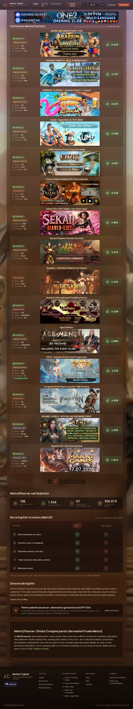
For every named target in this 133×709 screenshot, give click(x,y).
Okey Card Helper (72, 683)
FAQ (87, 681)
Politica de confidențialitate (115, 682)
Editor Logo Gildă (71, 696)
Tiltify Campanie (93, 576)
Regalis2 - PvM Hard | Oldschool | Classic (66, 268)
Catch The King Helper (71, 678)
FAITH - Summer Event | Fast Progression (66, 357)
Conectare (112, 5)
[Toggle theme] (102, 5)
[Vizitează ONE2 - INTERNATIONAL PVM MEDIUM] (66, 17)
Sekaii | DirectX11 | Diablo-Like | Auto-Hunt (66, 208)
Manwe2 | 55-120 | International (66, 446)
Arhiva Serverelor (46, 684)
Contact (89, 684)
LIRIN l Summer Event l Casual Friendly (66, 149)
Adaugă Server (45, 688)
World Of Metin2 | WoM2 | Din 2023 (67, 238)
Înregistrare (123, 5)
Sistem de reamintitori (69, 691)
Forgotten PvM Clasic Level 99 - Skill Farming (66, 386)
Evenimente (56, 4)
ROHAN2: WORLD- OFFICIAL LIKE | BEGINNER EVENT (67, 416)
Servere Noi (44, 5)
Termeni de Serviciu (117, 677)
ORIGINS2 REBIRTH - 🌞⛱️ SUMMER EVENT (67, 60)
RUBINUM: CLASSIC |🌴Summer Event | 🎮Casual (67, 90)
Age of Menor (66, 327)
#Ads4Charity (111, 13)
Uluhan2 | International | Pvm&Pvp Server (66, 297)
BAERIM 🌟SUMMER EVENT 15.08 (66, 30)
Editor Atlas (69, 687)
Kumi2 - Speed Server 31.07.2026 (67, 119)
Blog (26, 599)
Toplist (35, 4)
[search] (85, 5)
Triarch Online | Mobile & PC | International (67, 179)
